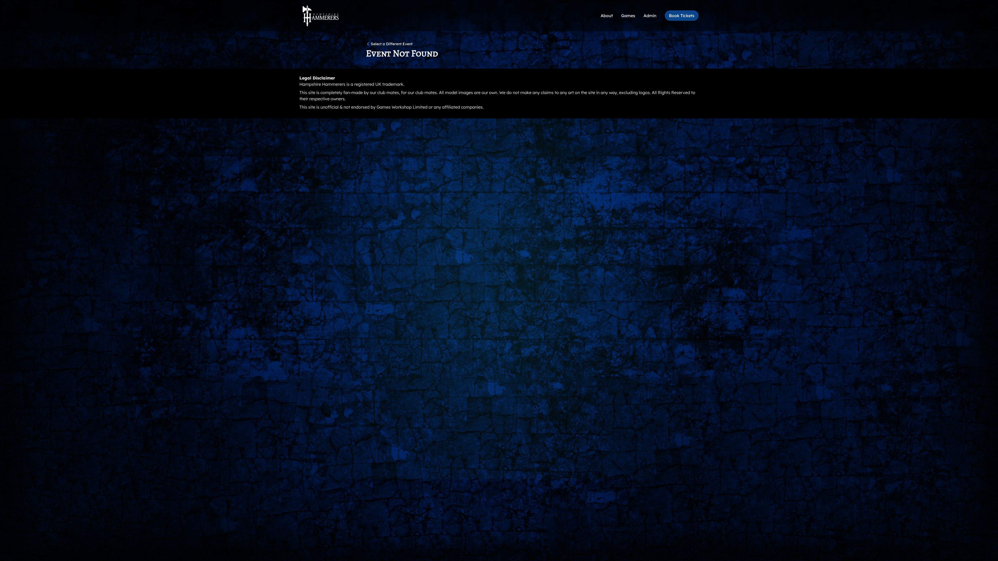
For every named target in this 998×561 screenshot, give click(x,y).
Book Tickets (681, 15)
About (607, 15)
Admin (650, 15)
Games (628, 15)
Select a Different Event (391, 44)
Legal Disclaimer (317, 78)
